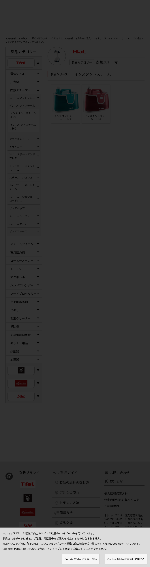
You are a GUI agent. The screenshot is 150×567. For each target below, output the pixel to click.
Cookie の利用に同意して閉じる (126, 559)
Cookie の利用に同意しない (81, 559)
